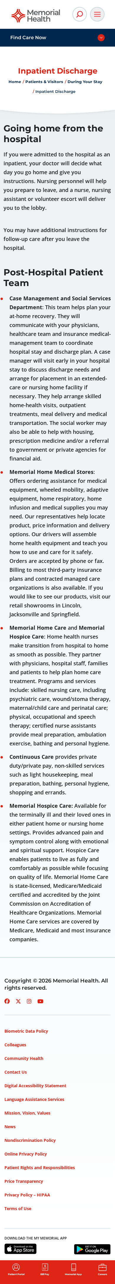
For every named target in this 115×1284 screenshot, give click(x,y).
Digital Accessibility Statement (35, 1085)
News (10, 1126)
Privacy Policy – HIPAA (27, 1195)
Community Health (23, 1058)
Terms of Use (17, 1208)
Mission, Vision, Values (27, 1113)
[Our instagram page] (29, 1001)
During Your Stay (85, 81)
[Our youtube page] (40, 1001)
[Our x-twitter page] (18, 1001)
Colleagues (15, 1044)
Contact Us (15, 1072)
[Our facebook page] (7, 1001)
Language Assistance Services (34, 1099)
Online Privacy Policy (25, 1154)
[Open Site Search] (79, 14)
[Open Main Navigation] (97, 14)
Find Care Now (28, 37)
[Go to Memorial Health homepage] (36, 17)
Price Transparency (23, 1181)
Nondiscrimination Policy (30, 1140)
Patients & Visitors (44, 81)
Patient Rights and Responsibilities (39, 1167)
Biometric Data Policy (26, 1031)
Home (15, 81)
